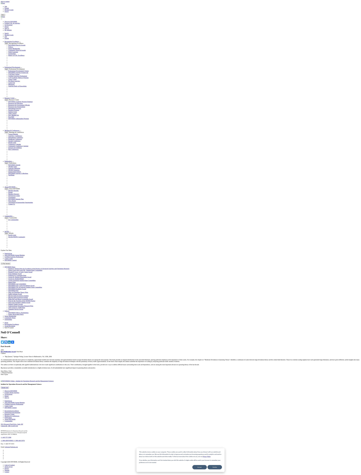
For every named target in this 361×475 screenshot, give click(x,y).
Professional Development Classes (18, 71)
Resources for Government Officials (19, 105)
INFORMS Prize (13, 290)
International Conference (15, 137)
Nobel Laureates (13, 52)
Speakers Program (13, 110)
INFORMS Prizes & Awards (16, 45)
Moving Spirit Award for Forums (18, 297)
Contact (7, 472)
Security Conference (14, 141)
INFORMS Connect (11, 260)
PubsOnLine (8, 253)
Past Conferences (13, 149)
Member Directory (13, 194)
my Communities (13, 220)
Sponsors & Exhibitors (15, 148)
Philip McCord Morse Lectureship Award (20, 299)
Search (7, 33)
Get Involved (8, 25)
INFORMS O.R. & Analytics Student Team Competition (25, 287)
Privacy (7, 468)
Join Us (7, 28)
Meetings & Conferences (12, 130)
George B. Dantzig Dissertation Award (19, 277)
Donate (7, 8)
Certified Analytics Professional (17, 76)
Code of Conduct (10, 465)
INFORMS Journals (14, 165)
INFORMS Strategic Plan (16, 199)
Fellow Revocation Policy (16, 314)
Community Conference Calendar (18, 146)
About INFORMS (10, 187)
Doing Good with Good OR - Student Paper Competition (25, 270)
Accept (199, 467)
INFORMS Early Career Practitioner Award (21, 285)
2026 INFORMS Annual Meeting (15, 255)
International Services (14, 108)
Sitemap (7, 470)
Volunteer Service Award (15, 309)
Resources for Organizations (16, 107)
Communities (9, 216)
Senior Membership (14, 48)
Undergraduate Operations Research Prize (20, 306)
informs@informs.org (11, 447)
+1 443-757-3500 (6, 437)
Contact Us (11, 204)
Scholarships (12, 53)
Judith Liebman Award (15, 294)
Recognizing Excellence (12, 41)
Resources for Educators (15, 103)
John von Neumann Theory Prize (18, 292)
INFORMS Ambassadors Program (18, 118)
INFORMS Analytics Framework (18, 72)
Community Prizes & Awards (17, 50)
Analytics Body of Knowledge (17, 86)
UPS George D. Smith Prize (16, 307)
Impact (7, 26)
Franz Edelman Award (15, 274)
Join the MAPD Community (16, 237)
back (6, 43)
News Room (12, 201)
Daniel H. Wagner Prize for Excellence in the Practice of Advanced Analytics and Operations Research (38, 268)
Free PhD (11, 117)
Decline (215, 467)
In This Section (6, 263)
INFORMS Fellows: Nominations (18, 312)
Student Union (12, 112)
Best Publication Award (8, 351)
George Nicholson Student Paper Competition (22, 280)
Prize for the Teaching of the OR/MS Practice (21, 301)
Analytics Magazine (14, 168)
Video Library (12, 113)
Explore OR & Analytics (12, 392)
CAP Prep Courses (13, 74)
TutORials (11, 175)
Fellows (10, 47)
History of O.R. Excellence (16, 55)
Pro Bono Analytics (14, 81)
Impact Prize (12, 282)
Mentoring (11, 84)
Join (6, 6)
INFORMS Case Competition (17, 284)
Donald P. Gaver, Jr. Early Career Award (20, 272)
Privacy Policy (207, 456)
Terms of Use (9, 467)
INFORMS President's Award (17, 289)
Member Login (9, 10)
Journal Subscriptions (14, 172)
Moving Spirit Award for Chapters (18, 296)
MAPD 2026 (12, 142)
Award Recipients (10, 326)
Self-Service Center (14, 196)
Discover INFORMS (11, 21)
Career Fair (11, 83)
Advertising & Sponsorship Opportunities (20, 202)
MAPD (7, 231)
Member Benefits (13, 190)
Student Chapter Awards (15, 304)
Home (6, 322)
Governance (12, 197)
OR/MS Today (12, 166)
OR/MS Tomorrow (14, 170)
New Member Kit (13, 115)
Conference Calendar (14, 144)
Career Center (12, 79)
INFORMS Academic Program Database (20, 101)
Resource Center (10, 98)
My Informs (8, 30)
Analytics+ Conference (15, 136)
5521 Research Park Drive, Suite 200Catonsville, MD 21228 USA (12, 425)
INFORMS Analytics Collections (18, 173)
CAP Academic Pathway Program (18, 77)
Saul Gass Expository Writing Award (19, 302)
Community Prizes (10, 318)
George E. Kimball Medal (16, 279)
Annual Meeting (13, 134)
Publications (8, 161)
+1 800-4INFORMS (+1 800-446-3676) (13, 440)
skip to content (5, 1)
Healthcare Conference (15, 139)
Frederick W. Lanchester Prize (17, 275)
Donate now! (5, 387)
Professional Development (12, 67)
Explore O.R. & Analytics (12, 23)
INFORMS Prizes (10, 267)
